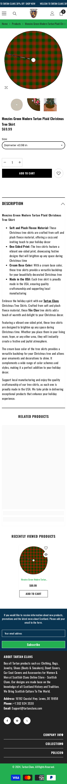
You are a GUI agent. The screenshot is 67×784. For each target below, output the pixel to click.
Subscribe (33, 644)
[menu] (4, 13)
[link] (33, 513)
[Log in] (52, 13)
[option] (33, 60)
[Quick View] (46, 554)
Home (5, 24)
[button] (33, 203)
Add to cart (27, 173)
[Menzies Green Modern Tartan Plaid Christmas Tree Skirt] (33, 560)
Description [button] (12, 203)
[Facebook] (7, 720)
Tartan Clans (28, 767)
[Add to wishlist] (58, 173)
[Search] (14, 13)
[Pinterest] (17, 720)
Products (16, 24)
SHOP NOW (30, 3)
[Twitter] (27, 720)
